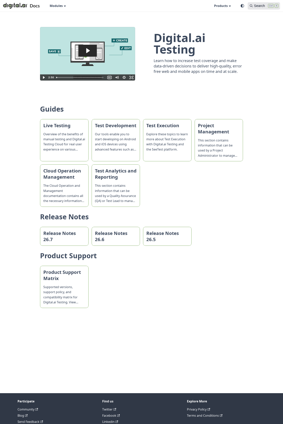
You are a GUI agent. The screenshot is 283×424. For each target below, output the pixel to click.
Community (26, 409)
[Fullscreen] (131, 77)
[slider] (80, 77)
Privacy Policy (197, 409)
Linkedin (108, 422)
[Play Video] (43, 77)
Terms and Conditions (203, 415)
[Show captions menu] (109, 77)
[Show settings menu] (124, 77)
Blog (21, 415)
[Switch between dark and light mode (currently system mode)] (242, 6)
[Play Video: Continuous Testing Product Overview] (87, 51)
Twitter (107, 409)
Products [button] (221, 6)
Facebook (109, 415)
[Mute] (117, 77)
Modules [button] (56, 6)
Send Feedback (28, 422)
